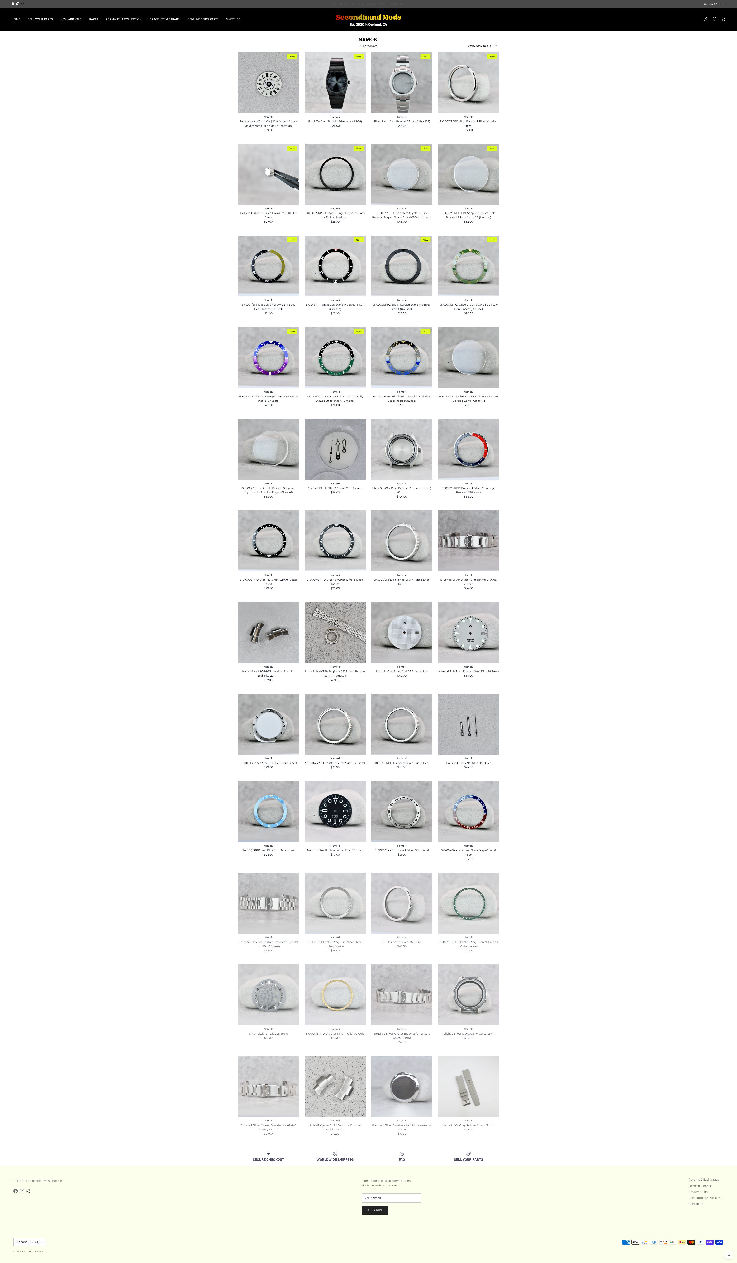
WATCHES (233, 19)
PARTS (93, 19)
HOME (16, 19)
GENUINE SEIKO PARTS (203, 19)
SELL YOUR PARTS (40, 19)
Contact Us (696, 1204)
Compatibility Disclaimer (706, 1198)
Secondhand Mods (33, 1251)
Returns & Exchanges (703, 1179)
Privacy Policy (698, 1191)
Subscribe (375, 1210)
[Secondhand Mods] (368, 19)
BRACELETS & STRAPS (164, 19)
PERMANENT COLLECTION (124, 19)
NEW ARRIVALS (71, 19)
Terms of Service (700, 1186)
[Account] (705, 19)
